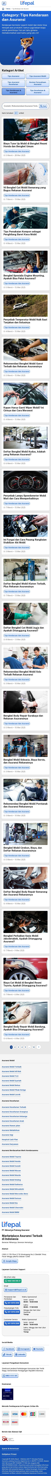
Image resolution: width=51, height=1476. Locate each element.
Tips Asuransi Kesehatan (13, 83)
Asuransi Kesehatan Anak (13, 1121)
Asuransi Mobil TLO (10, 1076)
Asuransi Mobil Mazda (11, 1175)
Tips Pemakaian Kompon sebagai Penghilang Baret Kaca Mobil (22, 233)
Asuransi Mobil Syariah (11, 1081)
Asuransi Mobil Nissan (11, 1170)
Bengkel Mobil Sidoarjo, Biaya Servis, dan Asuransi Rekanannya (24, 761)
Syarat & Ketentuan (10, 1448)
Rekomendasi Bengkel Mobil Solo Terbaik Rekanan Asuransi (22, 673)
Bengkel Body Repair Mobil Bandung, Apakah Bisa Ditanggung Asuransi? (24, 1028)
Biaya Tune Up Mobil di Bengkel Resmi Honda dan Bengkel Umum (25, 145)
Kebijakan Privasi (9, 1454)
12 (34, 1047)
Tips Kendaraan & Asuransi (13, 91)
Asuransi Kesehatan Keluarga (14, 1116)
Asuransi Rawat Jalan (11, 1125)
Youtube (39, 1349)
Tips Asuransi (13, 76)
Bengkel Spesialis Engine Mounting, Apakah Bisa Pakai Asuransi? (23, 277)
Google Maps (11, 1261)
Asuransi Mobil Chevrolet (12, 1207)
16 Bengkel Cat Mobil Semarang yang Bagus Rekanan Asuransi (24, 189)
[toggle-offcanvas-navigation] (4, 3)
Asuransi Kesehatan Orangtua (15, 1112)
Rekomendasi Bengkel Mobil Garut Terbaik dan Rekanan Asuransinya (23, 365)
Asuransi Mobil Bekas (11, 1085)
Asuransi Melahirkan (10, 1130)
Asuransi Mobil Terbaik (11, 1067)
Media (8, 9)
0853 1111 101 (11, 1375)
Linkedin (21, 1354)
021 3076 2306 (13, 1303)
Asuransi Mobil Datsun (11, 1198)
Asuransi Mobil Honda (11, 1161)
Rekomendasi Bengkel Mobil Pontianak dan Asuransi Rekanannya (25, 805)
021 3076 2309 (13, 1323)
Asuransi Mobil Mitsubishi (13, 1189)
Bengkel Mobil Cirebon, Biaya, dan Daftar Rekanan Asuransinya (22, 849)
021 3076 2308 (13, 1312)
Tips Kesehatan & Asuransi (37, 91)
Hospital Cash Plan (10, 1139)
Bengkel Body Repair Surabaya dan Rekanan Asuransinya (23, 717)
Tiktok (9, 1354)
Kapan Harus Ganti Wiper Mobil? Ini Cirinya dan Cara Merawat (23, 409)
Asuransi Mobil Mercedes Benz (15, 1194)
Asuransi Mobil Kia (10, 1203)
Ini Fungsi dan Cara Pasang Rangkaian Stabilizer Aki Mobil (25, 541)
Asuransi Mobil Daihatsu (12, 1184)
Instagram (25, 1349)
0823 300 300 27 (14, 1281)
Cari (44, 106)
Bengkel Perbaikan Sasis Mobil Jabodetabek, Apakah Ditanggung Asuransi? (22, 938)
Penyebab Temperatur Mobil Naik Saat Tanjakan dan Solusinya (25, 321)
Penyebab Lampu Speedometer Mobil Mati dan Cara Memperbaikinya (24, 497)
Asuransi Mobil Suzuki (11, 1166)
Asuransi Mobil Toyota (11, 1157)
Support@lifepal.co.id (17, 1290)
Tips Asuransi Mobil (37, 76)
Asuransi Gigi (7, 1135)
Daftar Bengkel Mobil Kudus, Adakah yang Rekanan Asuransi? (24, 453)
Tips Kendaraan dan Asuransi (20, 9)
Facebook (10, 1349)
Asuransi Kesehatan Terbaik (14, 1107)
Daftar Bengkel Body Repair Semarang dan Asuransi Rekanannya (25, 893)
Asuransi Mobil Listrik (11, 1094)
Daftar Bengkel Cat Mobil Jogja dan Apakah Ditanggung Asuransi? (23, 629)
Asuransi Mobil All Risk (11, 1071)
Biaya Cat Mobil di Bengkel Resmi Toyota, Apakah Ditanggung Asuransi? (25, 984)
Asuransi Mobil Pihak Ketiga (14, 1090)
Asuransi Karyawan (10, 1144)
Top (46, 1471)
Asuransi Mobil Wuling (11, 1180)
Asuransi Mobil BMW (10, 1212)
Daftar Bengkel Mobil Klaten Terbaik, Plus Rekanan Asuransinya (24, 585)
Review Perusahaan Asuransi (37, 83)
